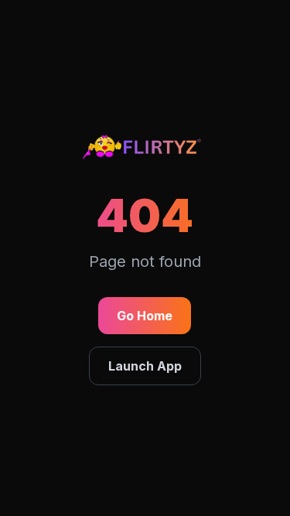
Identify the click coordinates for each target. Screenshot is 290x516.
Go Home (144, 315)
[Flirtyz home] (145, 150)
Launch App (145, 366)
